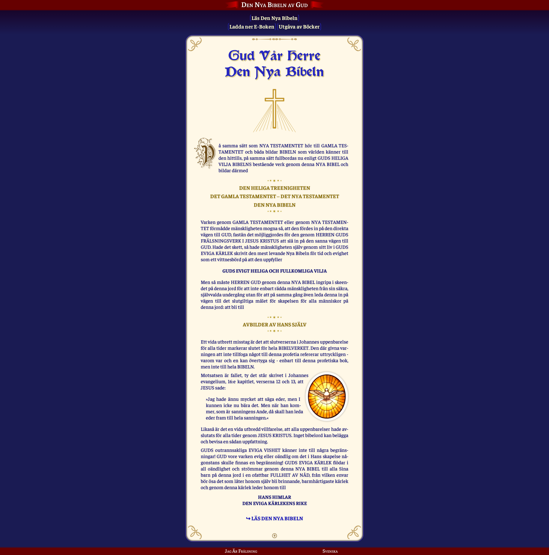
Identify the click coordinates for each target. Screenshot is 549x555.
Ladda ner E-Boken (251, 26)
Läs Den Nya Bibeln (275, 17)
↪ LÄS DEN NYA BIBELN (274, 518)
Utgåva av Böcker (299, 26)
